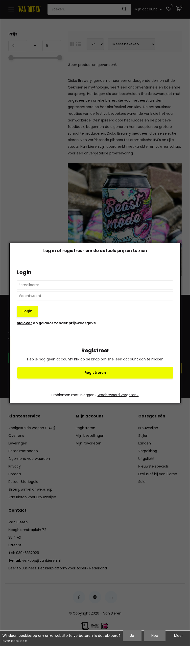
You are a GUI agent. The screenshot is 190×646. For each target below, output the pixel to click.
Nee (154, 635)
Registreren (95, 372)
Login (27, 311)
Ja (132, 635)
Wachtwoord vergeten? (118, 394)
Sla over (24, 323)
